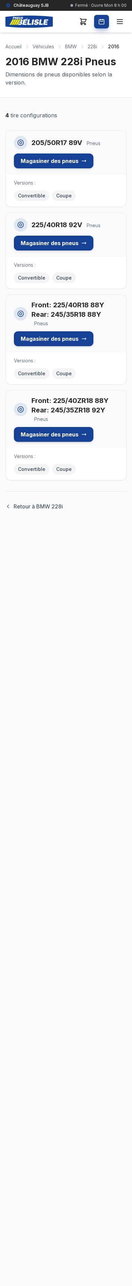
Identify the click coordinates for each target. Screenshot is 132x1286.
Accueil (13, 46)
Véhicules (43, 46)
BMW (71, 46)
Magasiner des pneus (50, 161)
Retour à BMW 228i (38, 506)
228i (92, 46)
